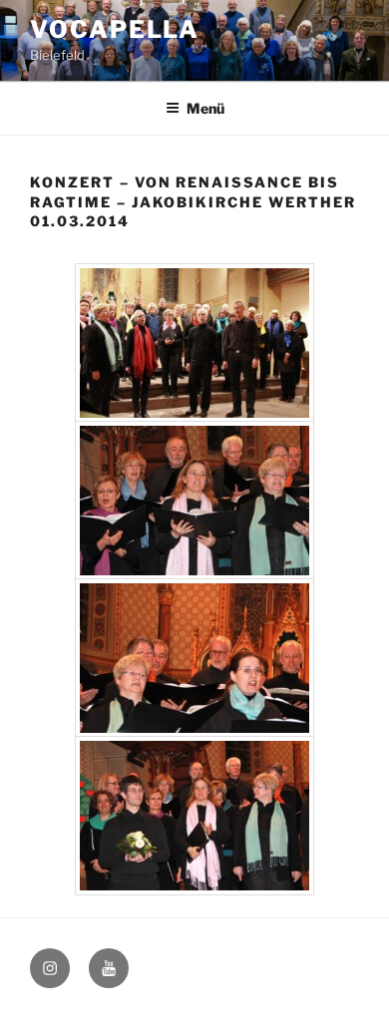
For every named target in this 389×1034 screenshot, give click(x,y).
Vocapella (114, 29)
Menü (205, 108)
